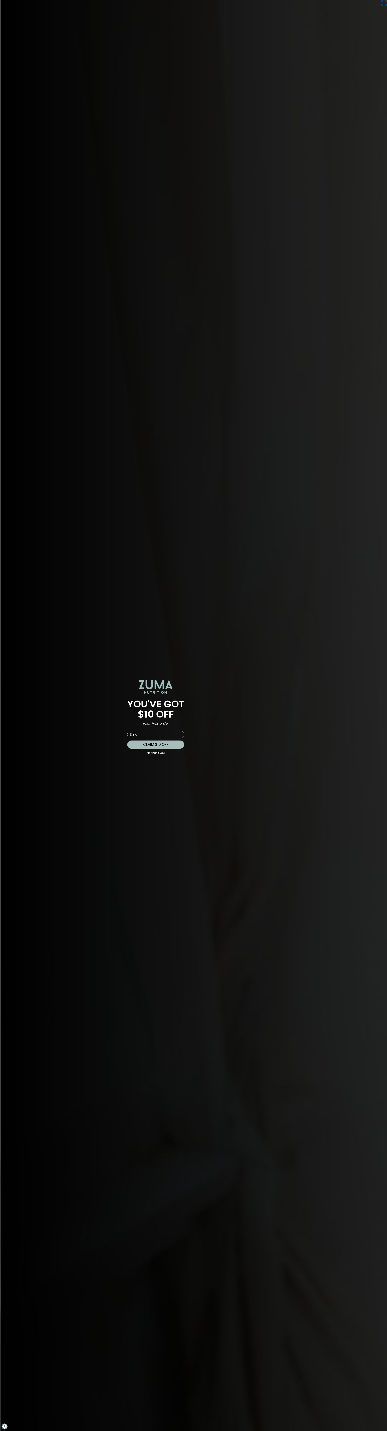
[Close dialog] (384, 3)
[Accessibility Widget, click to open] (5, 1426)
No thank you (156, 753)
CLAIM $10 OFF (155, 744)
